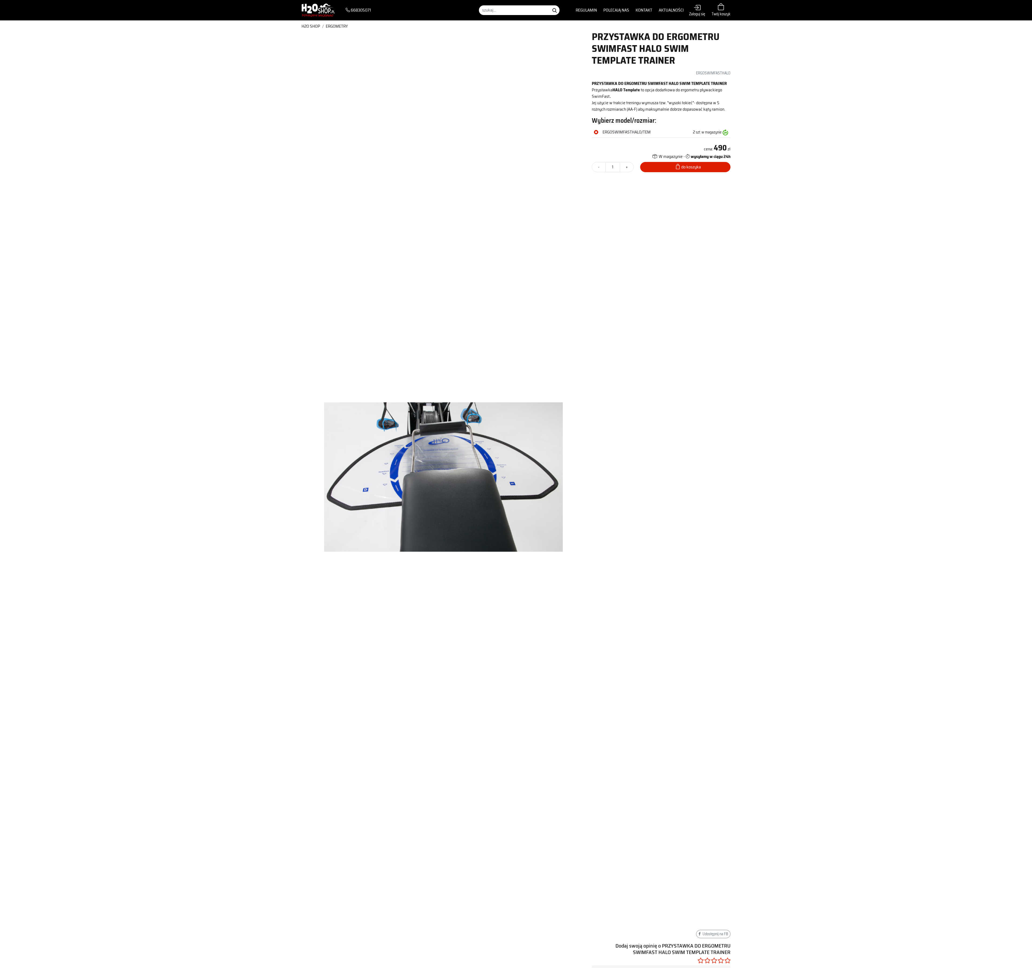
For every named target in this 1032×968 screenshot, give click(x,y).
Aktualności (671, 10)
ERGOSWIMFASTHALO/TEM (627, 132)
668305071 (360, 10)
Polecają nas (616, 10)
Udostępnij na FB (715, 934)
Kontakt (644, 10)
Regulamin (586, 10)
